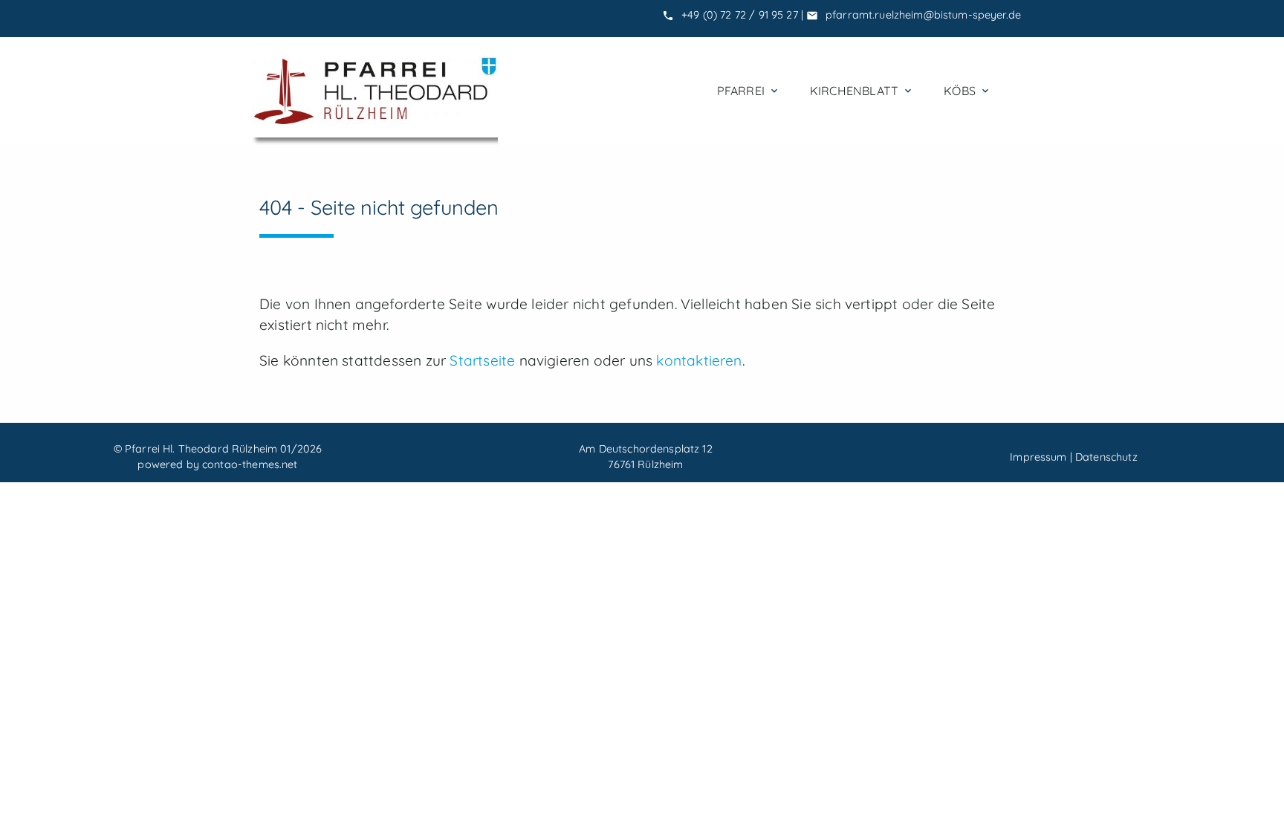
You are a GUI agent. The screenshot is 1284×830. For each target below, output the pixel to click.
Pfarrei (748, 90)
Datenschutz (1106, 457)
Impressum (1038, 457)
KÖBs (967, 90)
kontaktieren (699, 360)
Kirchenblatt (862, 90)
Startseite (482, 360)
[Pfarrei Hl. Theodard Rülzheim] (375, 91)
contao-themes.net (249, 464)
